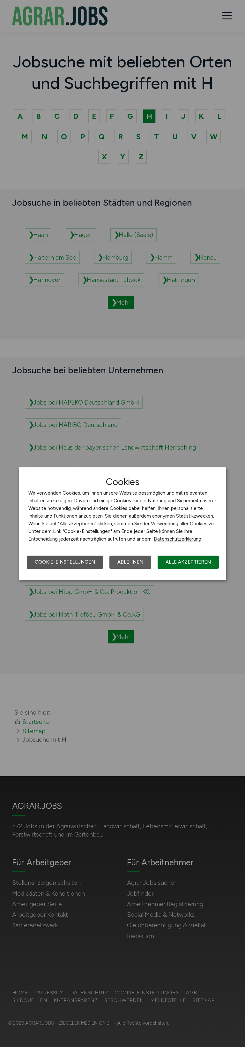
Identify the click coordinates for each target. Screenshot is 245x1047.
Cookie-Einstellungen (65, 562)
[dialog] (122, 523)
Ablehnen (130, 562)
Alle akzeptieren (188, 562)
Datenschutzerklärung (177, 539)
